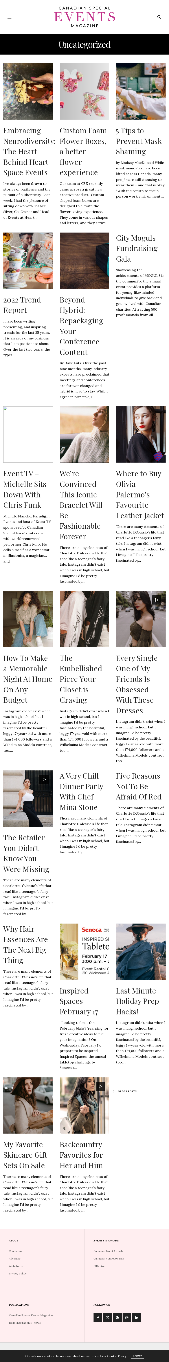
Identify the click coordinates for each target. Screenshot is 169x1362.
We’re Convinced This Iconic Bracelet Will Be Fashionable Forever (81, 504)
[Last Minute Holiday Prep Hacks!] (141, 952)
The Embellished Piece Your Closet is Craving (81, 679)
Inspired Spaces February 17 (79, 1000)
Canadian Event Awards (108, 1251)
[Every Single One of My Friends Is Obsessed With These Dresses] (141, 619)
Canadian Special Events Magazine (31, 1315)
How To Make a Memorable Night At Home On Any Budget (27, 679)
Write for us (16, 1266)
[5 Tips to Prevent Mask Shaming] (141, 91)
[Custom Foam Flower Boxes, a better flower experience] (84, 91)
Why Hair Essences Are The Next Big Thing (25, 944)
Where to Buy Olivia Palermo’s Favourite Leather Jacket (140, 494)
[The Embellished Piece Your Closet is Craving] (84, 619)
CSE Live (99, 1266)
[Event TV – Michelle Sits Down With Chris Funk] (28, 434)
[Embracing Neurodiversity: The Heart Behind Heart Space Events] (28, 91)
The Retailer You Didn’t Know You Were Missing (26, 853)
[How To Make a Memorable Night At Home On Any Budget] (28, 619)
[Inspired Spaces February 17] (84, 952)
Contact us (15, 1251)
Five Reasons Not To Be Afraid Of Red (139, 785)
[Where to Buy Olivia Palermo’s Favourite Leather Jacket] (141, 434)
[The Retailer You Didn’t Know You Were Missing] (28, 798)
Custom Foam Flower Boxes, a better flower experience (83, 151)
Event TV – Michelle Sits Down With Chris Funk (24, 489)
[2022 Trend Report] (28, 261)
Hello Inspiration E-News (25, 1322)
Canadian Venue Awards (109, 1258)
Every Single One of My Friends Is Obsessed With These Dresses (137, 684)
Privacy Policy (17, 1273)
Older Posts (127, 1091)
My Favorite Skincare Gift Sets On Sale (25, 1154)
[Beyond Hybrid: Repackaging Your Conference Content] (84, 261)
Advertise (14, 1258)
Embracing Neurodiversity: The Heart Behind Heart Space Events (29, 151)
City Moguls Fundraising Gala (137, 248)
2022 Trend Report (22, 304)
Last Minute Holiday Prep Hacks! (137, 1000)
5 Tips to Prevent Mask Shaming (139, 140)
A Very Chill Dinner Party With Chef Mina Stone (81, 791)
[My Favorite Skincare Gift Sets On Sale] (28, 1105)
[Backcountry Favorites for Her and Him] (84, 1105)
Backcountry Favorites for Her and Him (81, 1154)
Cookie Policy (117, 1356)
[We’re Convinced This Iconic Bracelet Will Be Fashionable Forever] (84, 434)
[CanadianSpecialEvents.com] (84, 17)
